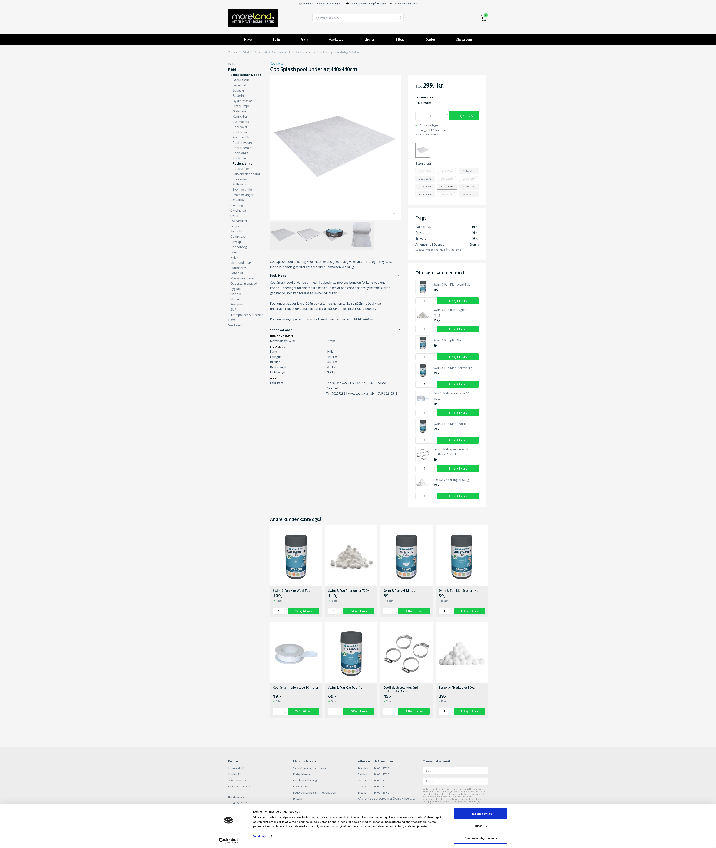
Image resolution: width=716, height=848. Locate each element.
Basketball (237, 200)
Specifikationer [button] (281, 330)
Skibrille (236, 294)
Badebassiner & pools (246, 75)
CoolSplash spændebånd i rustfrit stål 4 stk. (401, 689)
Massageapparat (242, 278)
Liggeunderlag (240, 263)
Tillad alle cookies (480, 813)
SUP (233, 310)
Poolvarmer (241, 169)
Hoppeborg (238, 247)
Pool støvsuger (243, 143)
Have (248, 39)
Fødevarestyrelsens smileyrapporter (314, 792)
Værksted (336, 39)
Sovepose (237, 304)
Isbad (234, 252)
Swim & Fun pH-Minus (399, 591)
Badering (239, 96)
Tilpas (478, 825)
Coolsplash (277, 64)
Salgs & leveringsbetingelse (309, 768)
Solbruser (239, 184)
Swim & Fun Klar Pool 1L (345, 688)
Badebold (239, 85)
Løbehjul (236, 273)
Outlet (430, 39)
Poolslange (240, 153)
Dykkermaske (242, 101)
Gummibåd (238, 236)
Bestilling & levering (305, 780)
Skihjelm (236, 299)
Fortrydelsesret (302, 774)
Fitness (235, 226)
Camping (236, 205)
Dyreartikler (238, 221)
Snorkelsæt (241, 179)
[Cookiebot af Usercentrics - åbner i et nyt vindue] (228, 841)
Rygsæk (235, 289)
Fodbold (236, 231)
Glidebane (240, 111)
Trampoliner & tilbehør (246, 315)
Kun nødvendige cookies (480, 838)
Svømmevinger (243, 195)
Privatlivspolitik (302, 786)
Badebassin (241, 80)
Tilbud (400, 39)
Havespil (236, 242)
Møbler (369, 39)
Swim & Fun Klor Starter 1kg (458, 591)
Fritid (304, 39)
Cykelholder (238, 210)
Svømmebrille (242, 189)
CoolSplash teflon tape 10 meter (295, 688)
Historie (297, 798)
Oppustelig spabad (243, 283)
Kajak (234, 257)
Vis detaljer (260, 836)
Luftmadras (241, 122)
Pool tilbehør (242, 148)
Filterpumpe (241, 106)
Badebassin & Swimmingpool (272, 52)
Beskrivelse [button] (278, 275)
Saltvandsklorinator (246, 174)
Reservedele (241, 137)
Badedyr (238, 90)
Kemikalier (240, 116)
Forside (232, 52)
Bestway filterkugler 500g (457, 688)
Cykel (234, 216)
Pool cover (240, 127)
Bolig (276, 39)
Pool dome (240, 132)
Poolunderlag (303, 52)
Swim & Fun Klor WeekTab (291, 591)
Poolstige (239, 158)
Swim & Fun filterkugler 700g (348, 591)
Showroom (464, 39)
